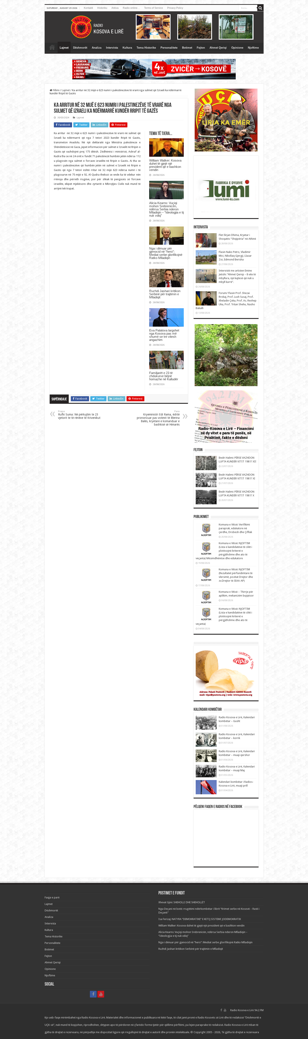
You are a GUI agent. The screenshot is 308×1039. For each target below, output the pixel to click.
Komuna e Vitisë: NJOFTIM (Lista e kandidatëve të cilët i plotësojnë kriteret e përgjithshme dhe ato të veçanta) (224, 616)
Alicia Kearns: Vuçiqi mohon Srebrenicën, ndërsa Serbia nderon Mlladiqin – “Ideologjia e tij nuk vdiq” (166, 209)
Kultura (127, 47)
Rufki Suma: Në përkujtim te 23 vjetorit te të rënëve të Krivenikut (79, 414)
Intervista (112, 47)
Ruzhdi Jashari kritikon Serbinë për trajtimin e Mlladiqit (164, 294)
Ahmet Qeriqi (218, 47)
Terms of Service (153, 7)
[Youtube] (100, 994)
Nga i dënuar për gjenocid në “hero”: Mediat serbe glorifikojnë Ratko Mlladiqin (165, 253)
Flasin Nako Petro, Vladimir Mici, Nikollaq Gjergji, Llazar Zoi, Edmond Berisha (235, 255)
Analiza (96, 47)
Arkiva (115, 7)
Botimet (187, 47)
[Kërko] (260, 8)
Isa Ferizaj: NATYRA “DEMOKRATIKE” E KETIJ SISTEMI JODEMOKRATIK (199, 919)
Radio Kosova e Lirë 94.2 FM (247, 1010)
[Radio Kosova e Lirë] (154, 27)
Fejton (201, 47)
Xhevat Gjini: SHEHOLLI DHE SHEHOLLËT (181, 902)
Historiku (102, 7)
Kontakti (88, 7)
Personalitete (168, 47)
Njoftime (253, 47)
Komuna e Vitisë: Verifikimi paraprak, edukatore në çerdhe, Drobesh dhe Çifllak (235, 528)
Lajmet (64, 47)
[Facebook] (93, 994)
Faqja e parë (52, 47)
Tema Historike (146, 47)
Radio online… (131, 7)
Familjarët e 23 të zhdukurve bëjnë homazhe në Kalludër (163, 376)
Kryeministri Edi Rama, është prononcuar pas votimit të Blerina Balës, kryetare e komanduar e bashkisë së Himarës (158, 418)
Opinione (237, 47)
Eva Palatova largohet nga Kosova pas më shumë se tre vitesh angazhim (164, 335)
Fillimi (56, 90)
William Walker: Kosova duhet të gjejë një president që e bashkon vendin (165, 165)
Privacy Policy (175, 7)
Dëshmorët (80, 47)
